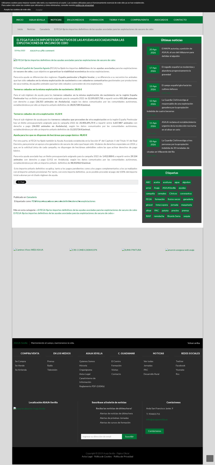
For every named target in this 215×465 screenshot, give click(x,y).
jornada (174, 204)
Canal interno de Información (87, 380)
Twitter (179, 361)
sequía (187, 216)
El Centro (116, 361)
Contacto (116, 374)
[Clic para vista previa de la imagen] (64, 60)
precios (175, 210)
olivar (148, 210)
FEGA (34, 201)
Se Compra (20, 361)
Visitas (114, 369)
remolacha (159, 216)
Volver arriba (194, 343)
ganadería (188, 199)
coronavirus (186, 193)
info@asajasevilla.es (157, 419)
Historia (83, 365)
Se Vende (20, 365)
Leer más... (152, 59)
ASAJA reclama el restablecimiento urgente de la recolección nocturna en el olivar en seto (179, 126)
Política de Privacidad (123, 456)
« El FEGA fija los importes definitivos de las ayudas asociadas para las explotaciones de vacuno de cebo (86, 210)
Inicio (20, 29)
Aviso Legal (84, 374)
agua (177, 182)
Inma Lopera (162, 204)
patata (165, 210)
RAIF (148, 216)
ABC (148, 182)
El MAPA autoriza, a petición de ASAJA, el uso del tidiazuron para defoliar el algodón (178, 52)
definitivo (67, 201)
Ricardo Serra (173, 216)
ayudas (182, 187)
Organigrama (85, 369)
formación (160, 199)
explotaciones (88, 201)
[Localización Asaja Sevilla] (29, 408)
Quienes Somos (87, 361)
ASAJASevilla (169, 187)
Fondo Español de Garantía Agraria (33, 68)
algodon (186, 182)
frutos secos (174, 199)
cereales (162, 193)
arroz (148, 187)
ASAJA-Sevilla (21, 343)
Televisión (52, 369)
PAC (156, 210)
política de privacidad (85, 5)
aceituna (167, 182)
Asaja (156, 187)
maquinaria (186, 204)
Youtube (180, 369)
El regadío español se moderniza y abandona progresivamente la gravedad (178, 71)
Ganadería (45, 29)
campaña (150, 193)
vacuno (54, 201)
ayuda (48, 201)
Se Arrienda (21, 369)
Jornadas (148, 365)
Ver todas (148, 361)
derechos (77, 201)
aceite (157, 182)
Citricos (173, 193)
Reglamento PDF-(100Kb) (92, 386)
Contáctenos (154, 431)
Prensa (50, 361)
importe (41, 201)
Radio (50, 365)
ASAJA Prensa (36, 50)
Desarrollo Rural (151, 374)
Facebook (180, 365)
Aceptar (39, 9)
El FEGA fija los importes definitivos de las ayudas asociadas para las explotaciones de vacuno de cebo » (64, 213)
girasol (149, 204)
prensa (185, 210)
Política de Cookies (103, 456)
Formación (116, 365)
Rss (177, 374)
